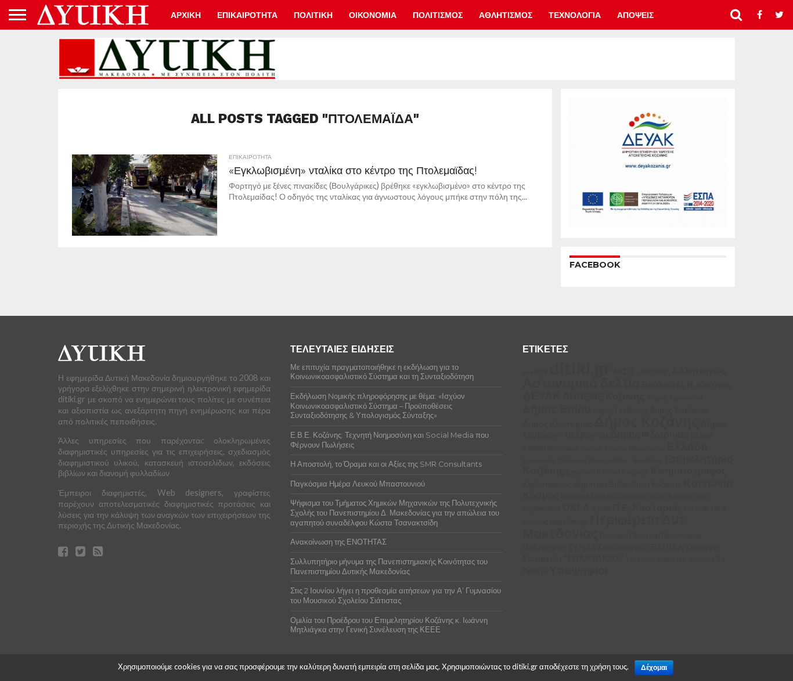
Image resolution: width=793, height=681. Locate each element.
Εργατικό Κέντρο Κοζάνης (607, 471)
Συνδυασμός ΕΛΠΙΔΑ (640, 547)
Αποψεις (635, 15)
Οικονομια (372, 15)
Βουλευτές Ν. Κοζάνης (686, 384)
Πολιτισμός (544, 547)
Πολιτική (614, 535)
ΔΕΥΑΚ (541, 395)
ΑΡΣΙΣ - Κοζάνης (641, 371)
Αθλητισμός (699, 371)
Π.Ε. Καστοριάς (647, 507)
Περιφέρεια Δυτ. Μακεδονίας (604, 526)
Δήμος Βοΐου (556, 408)
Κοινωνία (708, 483)
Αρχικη (186, 15)
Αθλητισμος (505, 15)
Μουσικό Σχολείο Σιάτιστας (604, 496)
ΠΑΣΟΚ (696, 508)
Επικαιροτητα (247, 15)
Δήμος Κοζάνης (646, 421)
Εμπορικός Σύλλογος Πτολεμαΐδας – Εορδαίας (592, 460)
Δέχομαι (654, 668)
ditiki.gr (580, 368)
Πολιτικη (313, 15)
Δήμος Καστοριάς (557, 423)
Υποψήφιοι (578, 569)
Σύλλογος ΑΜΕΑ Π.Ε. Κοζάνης (670, 559)
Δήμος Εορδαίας (679, 410)
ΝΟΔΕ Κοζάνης (671, 496)
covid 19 (534, 372)
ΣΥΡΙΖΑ (582, 547)
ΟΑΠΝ (601, 508)
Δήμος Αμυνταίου (674, 397)
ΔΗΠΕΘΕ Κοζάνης (603, 396)
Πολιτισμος (438, 15)
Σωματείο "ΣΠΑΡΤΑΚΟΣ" (573, 558)
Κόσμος (540, 495)
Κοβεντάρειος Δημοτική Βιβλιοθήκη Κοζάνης (602, 484)
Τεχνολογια (575, 15)
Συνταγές (703, 547)
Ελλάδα (687, 446)
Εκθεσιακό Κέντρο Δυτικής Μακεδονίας (606, 448)
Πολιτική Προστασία (665, 535)
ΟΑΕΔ (576, 507)
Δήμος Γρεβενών (620, 410)
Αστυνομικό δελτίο (581, 382)
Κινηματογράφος (688, 471)
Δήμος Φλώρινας (649, 434)
